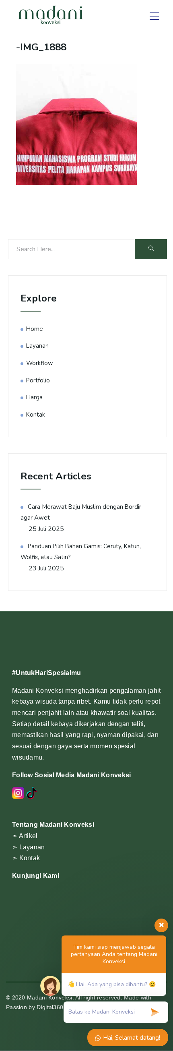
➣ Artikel (25, 835)
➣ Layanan (28, 847)
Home (34, 329)
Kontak (35, 415)
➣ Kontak (26, 858)
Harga (34, 397)
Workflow (39, 363)
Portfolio (38, 380)
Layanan (37, 346)
